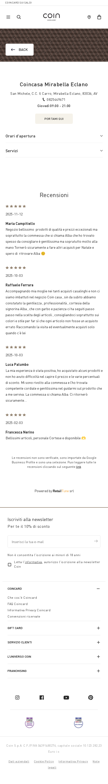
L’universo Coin (19, 656)
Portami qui (54, 119)
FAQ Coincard (18, 604)
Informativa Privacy (73, 761)
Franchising (17, 671)
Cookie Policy (44, 761)
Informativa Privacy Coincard (29, 610)
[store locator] (89, 17)
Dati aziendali (19, 761)
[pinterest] (91, 697)
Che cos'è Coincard (22, 597)
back (23, 49)
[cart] (99, 17)
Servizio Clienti (20, 642)
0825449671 (56, 99)
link (78, 467)
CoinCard (15, 588)
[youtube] (66, 697)
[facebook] (42, 697)
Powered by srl (54, 491)
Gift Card (15, 628)
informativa (33, 562)
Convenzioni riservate (24, 616)
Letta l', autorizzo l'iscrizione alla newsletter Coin (57, 564)
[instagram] (17, 697)
